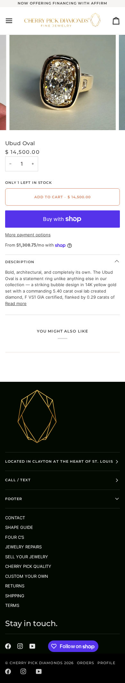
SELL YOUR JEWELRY (26, 556)
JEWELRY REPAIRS (23, 546)
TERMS (12, 605)
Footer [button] (13, 499)
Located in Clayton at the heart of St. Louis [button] (59, 461)
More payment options (28, 234)
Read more (16, 303)
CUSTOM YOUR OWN (26, 576)
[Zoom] (21, 118)
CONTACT (15, 517)
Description (19, 262)
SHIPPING (14, 595)
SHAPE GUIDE (19, 527)
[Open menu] (14, 20)
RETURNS (14, 585)
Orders (85, 663)
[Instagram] (20, 646)
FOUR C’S (14, 537)
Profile (106, 663)
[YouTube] (32, 646)
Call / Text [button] (18, 480)
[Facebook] (8, 646)
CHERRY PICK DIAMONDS (37, 663)
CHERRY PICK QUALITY (28, 566)
